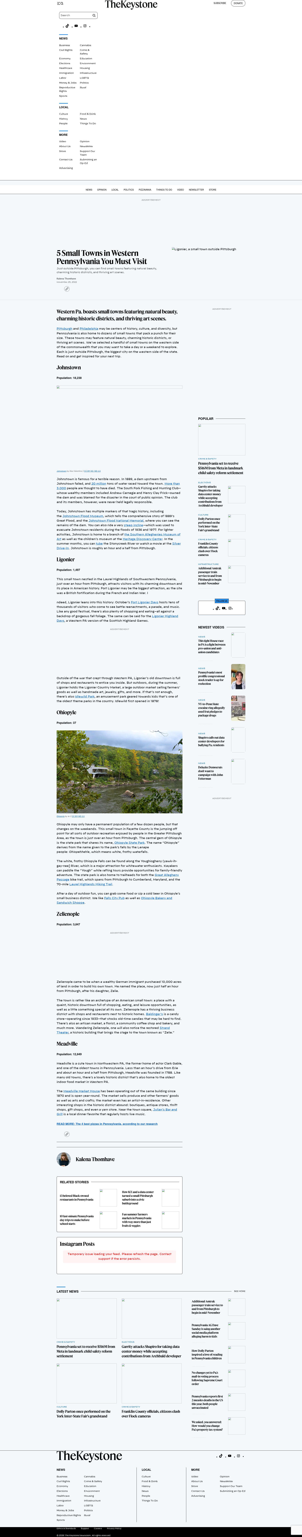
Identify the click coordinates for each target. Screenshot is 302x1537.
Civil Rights (65, 50)
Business (64, 45)
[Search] (94, 15)
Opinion (84, 142)
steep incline (133, 525)
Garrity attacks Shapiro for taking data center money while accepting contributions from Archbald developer (210, 496)
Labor (62, 78)
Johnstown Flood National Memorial (116, 520)
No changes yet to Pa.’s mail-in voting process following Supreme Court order (207, 1378)
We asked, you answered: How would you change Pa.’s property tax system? (207, 1425)
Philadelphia (89, 328)
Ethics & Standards (66, 1528)
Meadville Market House (81, 1091)
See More (239, 1291)
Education (86, 59)
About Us (64, 146)
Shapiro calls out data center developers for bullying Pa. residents (211, 741)
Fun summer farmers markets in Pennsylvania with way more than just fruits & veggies (136, 1220)
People (63, 124)
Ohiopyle (60, 816)
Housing (85, 68)
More (195, 1470)
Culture (63, 114)
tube (99, 543)
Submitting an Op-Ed (232, 1491)
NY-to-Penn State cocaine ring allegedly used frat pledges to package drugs (211, 709)
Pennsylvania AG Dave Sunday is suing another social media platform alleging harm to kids (206, 1330)
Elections (64, 63)
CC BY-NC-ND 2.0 (92, 471)
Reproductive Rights (69, 1515)
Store (62, 151)
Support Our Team (231, 1486)
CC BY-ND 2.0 (78, 816)
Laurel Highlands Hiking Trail (90, 884)
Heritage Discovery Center (142, 539)
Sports (63, 96)
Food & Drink (88, 114)
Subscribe (220, 3)
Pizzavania (145, 189)
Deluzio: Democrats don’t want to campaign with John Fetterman (210, 773)
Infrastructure (88, 73)
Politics (84, 83)
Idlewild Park (85, 696)
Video (62, 142)
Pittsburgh (64, 328)
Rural (83, 88)
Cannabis (85, 45)
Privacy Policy (114, 1528)
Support (85, 1528)
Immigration (66, 73)
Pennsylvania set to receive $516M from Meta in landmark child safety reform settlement (220, 468)
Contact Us (65, 160)
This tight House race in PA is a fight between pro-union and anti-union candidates (211, 646)
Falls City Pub (114, 898)
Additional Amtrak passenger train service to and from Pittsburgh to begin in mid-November (210, 575)
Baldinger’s (154, 1014)
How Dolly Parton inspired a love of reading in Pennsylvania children (207, 1354)
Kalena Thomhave (66, 278)
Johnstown (61, 471)
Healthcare (65, 68)
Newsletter (86, 146)
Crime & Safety (207, 459)
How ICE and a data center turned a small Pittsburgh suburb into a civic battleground (138, 1197)
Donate (238, 3)
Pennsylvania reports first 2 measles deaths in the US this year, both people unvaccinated (207, 1402)
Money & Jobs (67, 83)
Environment (88, 63)
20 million (98, 483)
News (83, 119)
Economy (65, 59)
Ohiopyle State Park (129, 843)
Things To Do (88, 124)
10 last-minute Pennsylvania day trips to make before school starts (77, 1220)
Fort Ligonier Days (144, 602)
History (63, 119)
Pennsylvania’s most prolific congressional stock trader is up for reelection (211, 678)
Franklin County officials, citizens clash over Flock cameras (208, 549)
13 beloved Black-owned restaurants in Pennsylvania (76, 1197)
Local (115, 189)
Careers (98, 1528)
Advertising (66, 168)
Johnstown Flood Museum (82, 516)
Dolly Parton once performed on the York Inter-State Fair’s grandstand (209, 524)
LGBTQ (84, 78)
